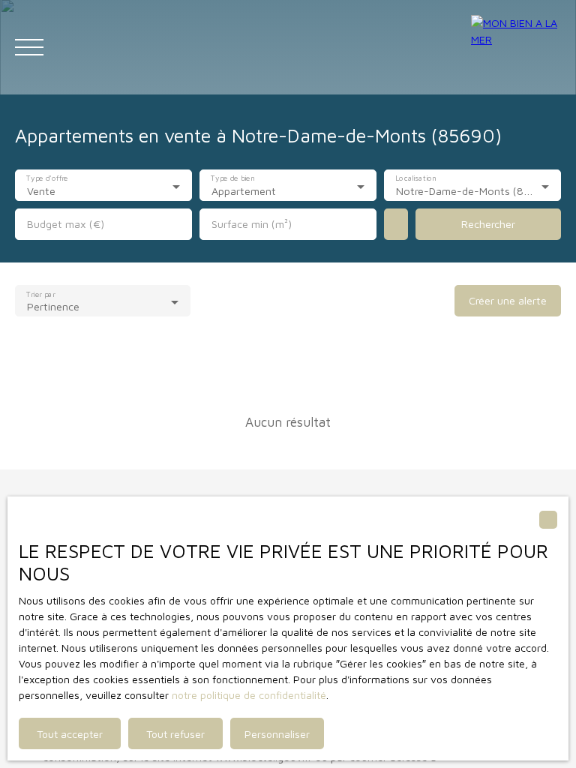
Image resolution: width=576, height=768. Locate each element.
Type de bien (232, 178)
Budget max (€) (65, 224)
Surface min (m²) (252, 224)
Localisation (415, 178)
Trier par (40, 294)
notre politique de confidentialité (249, 694)
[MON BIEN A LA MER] (516, 47)
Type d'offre (47, 178)
